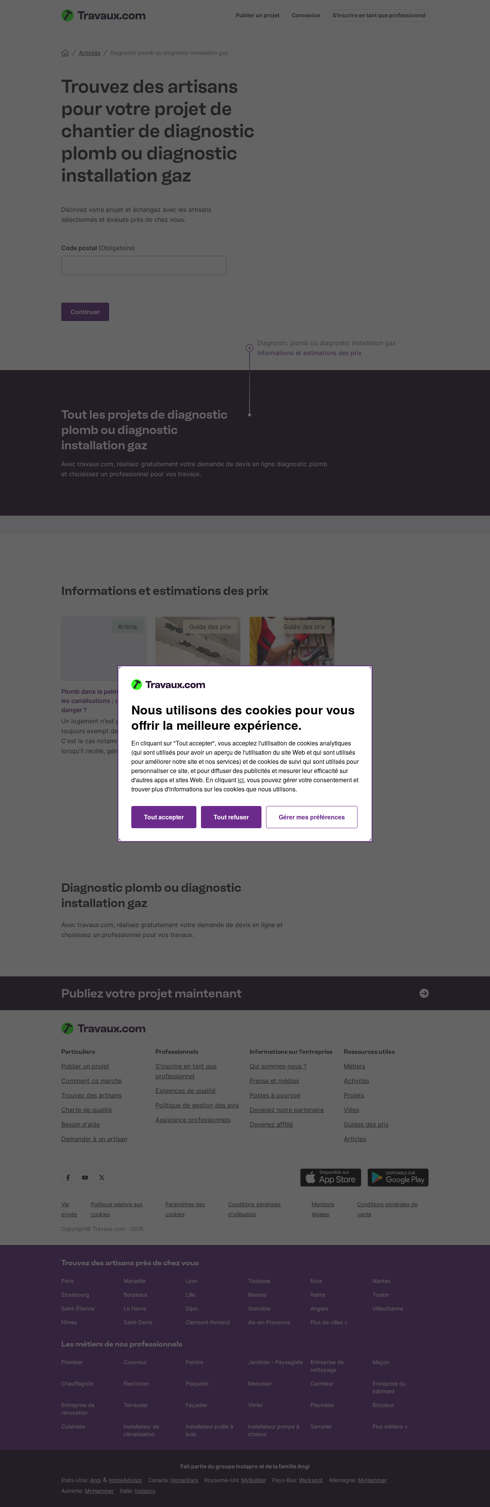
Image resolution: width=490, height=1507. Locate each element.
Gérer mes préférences (312, 816)
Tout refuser (231, 816)
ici (241, 779)
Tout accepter (164, 816)
